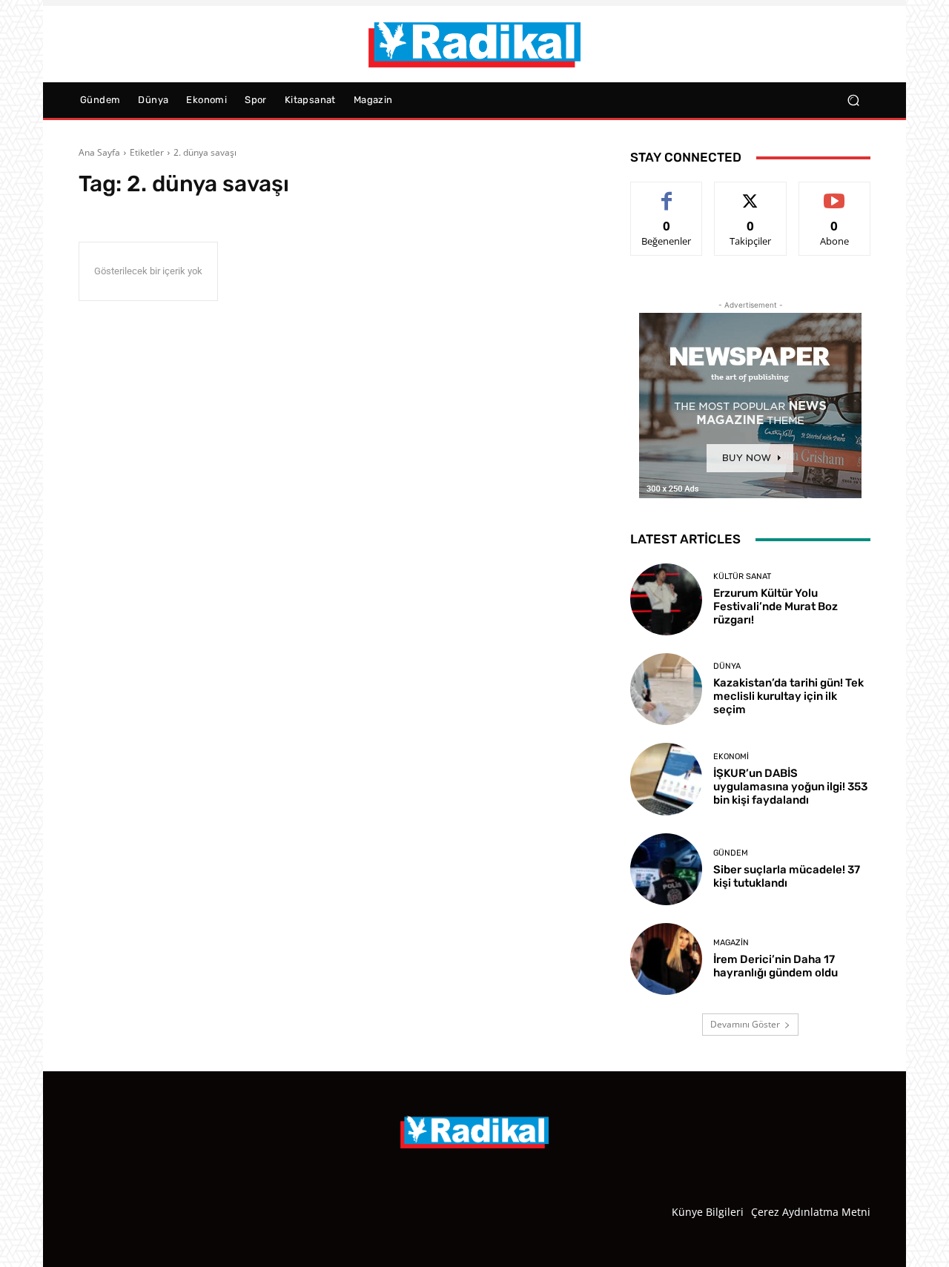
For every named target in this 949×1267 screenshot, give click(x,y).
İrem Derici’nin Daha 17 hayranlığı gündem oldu (775, 966)
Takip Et (750, 193)
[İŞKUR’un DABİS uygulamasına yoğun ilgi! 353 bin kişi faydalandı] (666, 779)
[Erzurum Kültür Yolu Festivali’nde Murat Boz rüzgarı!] (666, 599)
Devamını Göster (745, 1024)
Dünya (727, 666)
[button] (853, 100)
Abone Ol (834, 193)
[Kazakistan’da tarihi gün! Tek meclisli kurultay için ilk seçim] (666, 689)
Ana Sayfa (99, 152)
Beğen (666, 193)
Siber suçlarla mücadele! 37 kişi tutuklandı (786, 876)
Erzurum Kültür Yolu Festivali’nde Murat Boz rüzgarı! (775, 606)
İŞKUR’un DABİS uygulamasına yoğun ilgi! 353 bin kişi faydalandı (790, 787)
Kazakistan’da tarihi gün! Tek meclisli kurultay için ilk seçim (788, 696)
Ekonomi (731, 756)
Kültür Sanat (742, 576)
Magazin (731, 943)
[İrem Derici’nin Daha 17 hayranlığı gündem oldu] (666, 959)
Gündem (730, 853)
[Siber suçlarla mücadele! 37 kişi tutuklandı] (666, 869)
